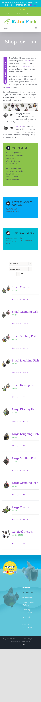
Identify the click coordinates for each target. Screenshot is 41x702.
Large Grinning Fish (25, 482)
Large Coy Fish (21, 507)
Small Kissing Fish (24, 385)
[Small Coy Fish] (6, 289)
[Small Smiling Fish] (6, 338)
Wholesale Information (27, 618)
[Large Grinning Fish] (6, 485)
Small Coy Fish (21, 287)
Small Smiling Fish (24, 336)
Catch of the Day (22, 531)
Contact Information (27, 626)
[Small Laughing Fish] (6, 363)
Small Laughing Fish (25, 360)
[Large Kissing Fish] (6, 411)
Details (26, 299)
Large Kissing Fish (24, 409)
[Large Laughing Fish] (6, 436)
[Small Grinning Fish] (6, 314)
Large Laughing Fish (25, 434)
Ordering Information (27, 611)
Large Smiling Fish (24, 458)
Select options (17, 299)
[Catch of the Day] (6, 534)
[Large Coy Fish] (6, 509)
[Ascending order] (30, 263)
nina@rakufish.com (30, 14)
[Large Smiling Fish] (6, 460)
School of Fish (28, 597)
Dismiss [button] (33, 5)
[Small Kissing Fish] (6, 387)
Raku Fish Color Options (28, 603)
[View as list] (22, 274)
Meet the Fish (28, 593)
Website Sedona (25, 641)
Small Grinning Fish (25, 311)
